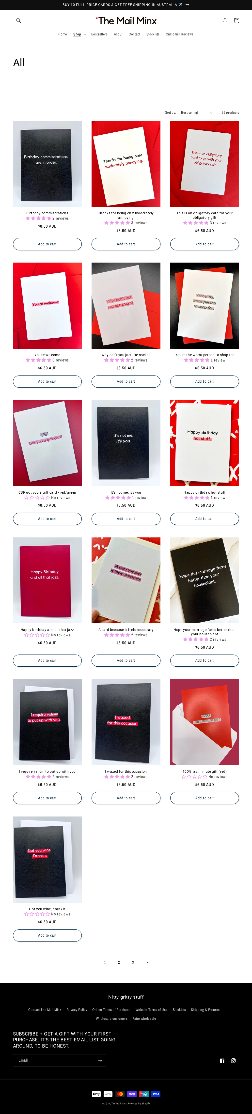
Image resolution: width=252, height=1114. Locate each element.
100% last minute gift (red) (205, 771)
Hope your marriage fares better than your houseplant (204, 632)
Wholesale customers (112, 1018)
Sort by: (170, 112)
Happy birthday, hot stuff (205, 492)
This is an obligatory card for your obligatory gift (204, 215)
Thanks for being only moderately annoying (126, 215)
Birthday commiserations (47, 213)
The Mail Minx (119, 1103)
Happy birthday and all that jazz (47, 630)
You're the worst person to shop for (204, 355)
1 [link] (105, 962)
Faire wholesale (144, 1018)
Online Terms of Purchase (111, 1009)
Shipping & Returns (205, 1009)
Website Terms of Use (152, 1009)
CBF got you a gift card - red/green (47, 492)
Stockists (179, 1009)
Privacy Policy (76, 1009)
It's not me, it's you (126, 492)
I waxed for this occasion (126, 771)
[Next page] (147, 962)
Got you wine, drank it (47, 909)
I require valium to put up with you (47, 771)
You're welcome (47, 355)
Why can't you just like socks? (125, 355)
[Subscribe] (100, 1060)
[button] (18, 20)
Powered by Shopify (139, 1103)
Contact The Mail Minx (44, 1009)
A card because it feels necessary (126, 630)
